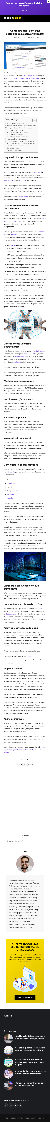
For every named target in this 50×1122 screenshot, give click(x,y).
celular (41, 608)
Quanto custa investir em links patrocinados (21, 126)
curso (29, 656)
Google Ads (15, 234)
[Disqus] (25, 796)
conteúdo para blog (30, 354)
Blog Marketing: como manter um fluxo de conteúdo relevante (30, 1072)
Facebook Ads (25, 78)
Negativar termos (15, 148)
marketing (17, 362)
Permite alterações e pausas (19, 132)
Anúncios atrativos (16, 150)
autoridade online (38, 351)
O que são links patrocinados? (17, 123)
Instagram (10, 483)
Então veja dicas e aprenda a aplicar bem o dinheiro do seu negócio (24, 750)
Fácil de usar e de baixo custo (20, 130)
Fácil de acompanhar (17, 134)
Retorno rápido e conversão (19, 137)
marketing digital (29, 75)
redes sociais (8, 181)
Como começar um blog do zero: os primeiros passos (30, 1084)
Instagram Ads (36, 78)
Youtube (10, 498)
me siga (25, 11)
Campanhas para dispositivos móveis (22, 143)
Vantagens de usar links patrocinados (19, 128)
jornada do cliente (20, 356)
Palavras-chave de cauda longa (20, 146)
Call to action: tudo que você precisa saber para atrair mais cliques (29, 1062)
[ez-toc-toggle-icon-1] (33, 120)
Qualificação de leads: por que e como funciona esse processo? (30, 1037)
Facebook (22, 181)
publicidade (38, 172)
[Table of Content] (34, 120)
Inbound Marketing (12, 78)
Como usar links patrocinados (16, 139)
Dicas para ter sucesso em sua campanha (20, 141)
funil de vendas (22, 197)
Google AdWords (13, 491)
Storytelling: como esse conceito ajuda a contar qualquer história (30, 1049)
